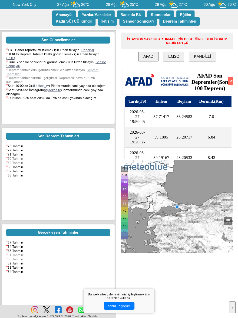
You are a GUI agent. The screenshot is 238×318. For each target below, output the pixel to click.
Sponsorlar (161, 15)
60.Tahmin (15, 259)
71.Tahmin (15, 154)
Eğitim (185, 15)
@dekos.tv (53, 90)
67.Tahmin (15, 171)
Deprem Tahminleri (179, 21)
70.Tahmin (15, 158)
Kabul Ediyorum (119, 306)
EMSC (173, 56)
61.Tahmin (15, 255)
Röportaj (87, 50)
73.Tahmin (15, 146)
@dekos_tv (40, 86)
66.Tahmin (15, 175)
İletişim (107, 21)
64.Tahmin (15, 246)
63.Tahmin (15, 251)
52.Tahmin (15, 263)
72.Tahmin (15, 150)
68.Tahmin (15, 167)
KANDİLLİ (202, 56)
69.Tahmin (15, 163)
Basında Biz (131, 15)
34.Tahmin (15, 272)
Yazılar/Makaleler (96, 15)
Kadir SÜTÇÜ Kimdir (74, 21)
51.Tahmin (15, 267)
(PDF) (10, 58)
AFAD (148, 56)
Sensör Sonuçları (138, 21)
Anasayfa (64, 15)
